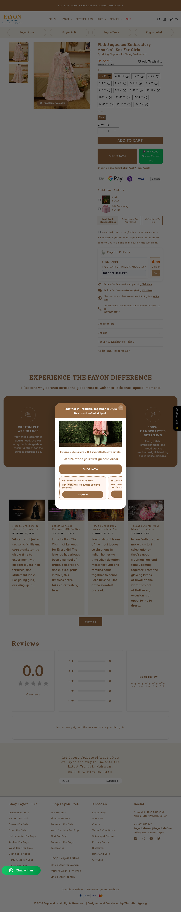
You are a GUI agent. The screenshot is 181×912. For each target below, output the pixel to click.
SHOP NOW (90, 469)
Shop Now (82, 494)
